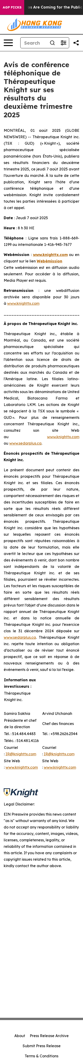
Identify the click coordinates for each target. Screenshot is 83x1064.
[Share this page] (76, 42)
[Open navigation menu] (8, 42)
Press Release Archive (49, 1035)
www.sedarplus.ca (25, 443)
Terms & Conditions (41, 1056)
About (19, 1035)
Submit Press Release (42, 1046)
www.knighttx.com (23, 303)
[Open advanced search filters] (63, 42)
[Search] (52, 42)
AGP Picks (12, 7)
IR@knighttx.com (21, 754)
